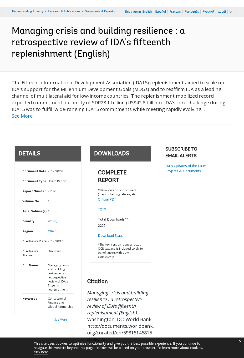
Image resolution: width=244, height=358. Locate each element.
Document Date (34, 171)
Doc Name (30, 265)
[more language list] (230, 12)
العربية (222, 12)
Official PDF (107, 199)
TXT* (102, 209)
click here (41, 352)
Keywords (29, 299)
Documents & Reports (100, 11)
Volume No (30, 201)
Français (175, 12)
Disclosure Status (30, 253)
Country (28, 221)
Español (160, 12)
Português (192, 12)
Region (27, 231)
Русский (208, 12)
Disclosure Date (34, 241)
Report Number (34, 191)
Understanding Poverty (27, 11)
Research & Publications (64, 11)
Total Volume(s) (34, 211)
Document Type (34, 181)
